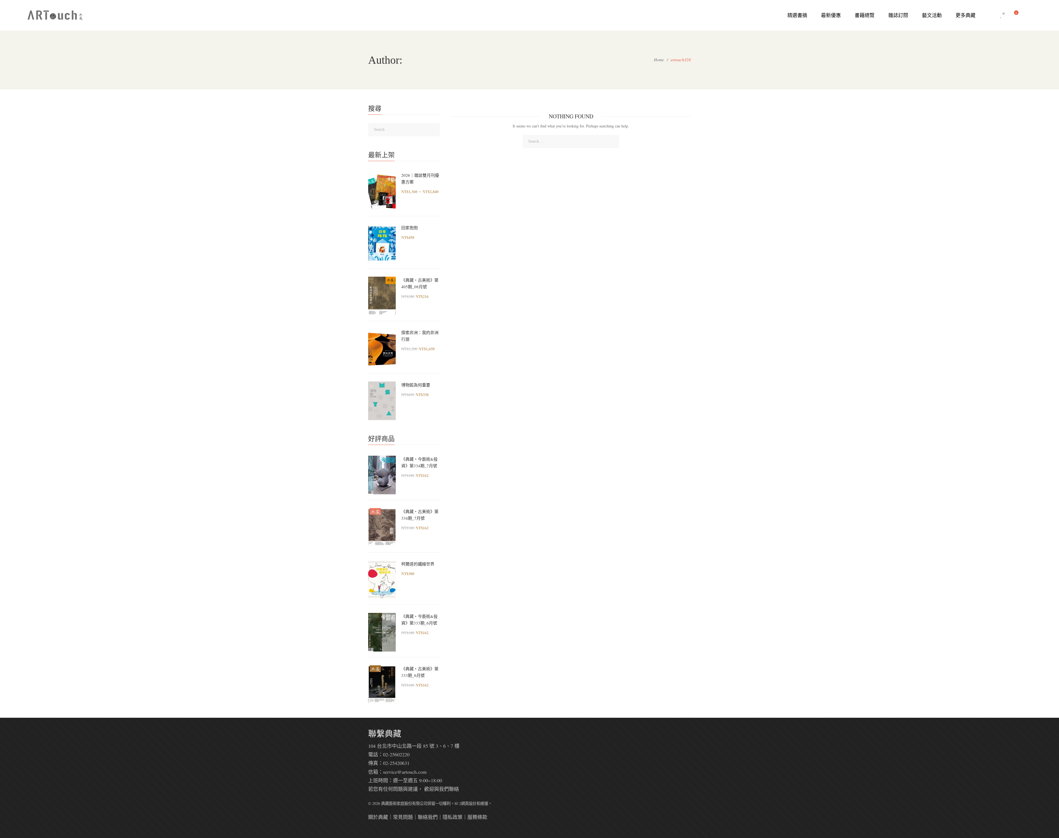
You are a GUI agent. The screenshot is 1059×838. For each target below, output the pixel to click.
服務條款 (477, 817)
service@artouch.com (405, 771)
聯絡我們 (428, 817)
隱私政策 (452, 817)
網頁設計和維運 (474, 803)
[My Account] (1028, 15)
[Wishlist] (1001, 15)
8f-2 (457, 803)
